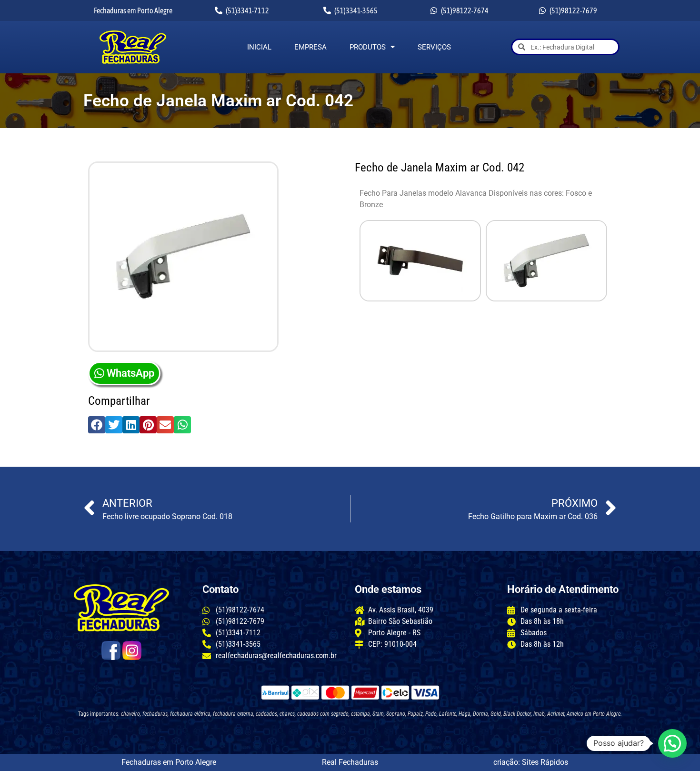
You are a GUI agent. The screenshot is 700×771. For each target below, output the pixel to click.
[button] (96, 424)
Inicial (259, 47)
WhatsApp (130, 373)
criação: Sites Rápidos (530, 762)
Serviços (434, 47)
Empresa (310, 47)
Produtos (368, 47)
